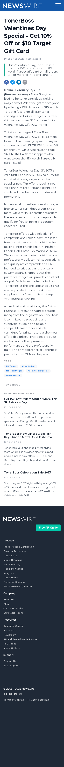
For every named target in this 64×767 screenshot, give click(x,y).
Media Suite (10, 555)
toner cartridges (14, 371)
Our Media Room (13, 612)
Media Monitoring (13, 568)
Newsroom (9, 634)
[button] (58, 5)
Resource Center (13, 626)
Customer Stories (13, 608)
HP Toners (11, 366)
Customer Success (14, 582)
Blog (6, 604)
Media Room (10, 577)
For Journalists (11, 630)
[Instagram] (20, 694)
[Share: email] (25, 82)
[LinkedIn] (15, 694)
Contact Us (9, 661)
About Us (8, 599)
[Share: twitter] (13, 82)
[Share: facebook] (6, 82)
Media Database (12, 560)
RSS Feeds (9, 643)
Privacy (32, 699)
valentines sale (13, 375)
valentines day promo (38, 371)
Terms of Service (13, 699)
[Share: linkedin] (19, 82)
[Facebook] (5, 694)
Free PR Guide (48, 527)
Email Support (11, 665)
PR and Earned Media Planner (20, 639)
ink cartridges (28, 366)
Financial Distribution (15, 551)
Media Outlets (11, 648)
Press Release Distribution (18, 546)
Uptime (44, 699)
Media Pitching (11, 564)
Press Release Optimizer (17, 586)
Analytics (8, 573)
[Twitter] (10, 694)
